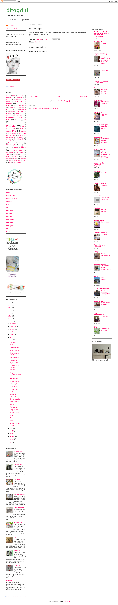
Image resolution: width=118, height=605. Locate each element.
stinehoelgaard (99, 112)
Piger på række (105, 70)
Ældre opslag (84, 96)
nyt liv (20, 133)
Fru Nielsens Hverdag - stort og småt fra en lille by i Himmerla (101, 33)
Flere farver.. (13, 360)
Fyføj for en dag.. (15, 357)
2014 (7, 96)
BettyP (8, 192)
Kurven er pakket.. (15, 399)
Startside (12, 20)
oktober (12, 329)
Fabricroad (9, 204)
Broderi (16, 99)
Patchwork (11, 143)
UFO (24, 160)
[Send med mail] (52, 39)
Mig (39, 42)
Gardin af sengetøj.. (19, 494)
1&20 (95, 327)
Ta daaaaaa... (14, 386)
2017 (10, 302)
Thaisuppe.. (13, 407)
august (12, 334)
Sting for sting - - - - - (100, 100)
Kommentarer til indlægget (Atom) (63, 101)
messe (8, 131)
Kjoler (21, 122)
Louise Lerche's (99, 301)
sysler (21, 156)
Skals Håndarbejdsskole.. (16, 374)
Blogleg (19, 97)
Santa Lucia (104, 185)
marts (12, 433)
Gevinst (11, 111)
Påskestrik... (17, 479)
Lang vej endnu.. (15, 409)
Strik (23, 147)
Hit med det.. (17, 565)
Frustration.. (10, 580)
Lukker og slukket (99, 36)
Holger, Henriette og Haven (100, 54)
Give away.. (13, 342)
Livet (35, 42)
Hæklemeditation (105, 222)
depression (18, 101)
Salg (10, 147)
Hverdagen (10, 118)
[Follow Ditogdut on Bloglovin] (13, 73)
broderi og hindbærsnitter (99, 314)
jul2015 (13, 122)
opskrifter (9, 141)
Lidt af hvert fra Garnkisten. (99, 163)
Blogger (67, 601)
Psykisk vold (97, 246)
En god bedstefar (105, 316)
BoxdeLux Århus (11, 195)
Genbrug (23, 109)
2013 (10, 313)
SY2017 (22, 154)
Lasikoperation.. (15, 347)
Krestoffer (9, 213)
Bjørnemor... (98, 88)
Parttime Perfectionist (101, 81)
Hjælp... (12, 415)
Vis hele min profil (11, 28)
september (13, 332)
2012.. (15, 537)
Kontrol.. (12, 345)
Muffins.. (12, 392)
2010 (10, 321)
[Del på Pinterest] (59, 39)
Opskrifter (25, 20)
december (13, 324)
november (13, 326)
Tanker (15, 158)
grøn (23, 113)
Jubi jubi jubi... (14, 384)
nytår (21, 135)
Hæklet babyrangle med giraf (105, 255)
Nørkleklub (20, 137)
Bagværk (9, 97)
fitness (24, 105)
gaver (16, 109)
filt (19, 105)
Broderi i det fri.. (14, 350)
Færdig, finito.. (14, 389)
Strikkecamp (9, 152)
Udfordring (17, 160)
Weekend (17, 162)
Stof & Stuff (9, 223)
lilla (7, 128)
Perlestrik (9, 216)
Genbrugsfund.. (18, 464)
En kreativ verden (100, 149)
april (11, 431)
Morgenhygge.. (14, 378)
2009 (10, 442)
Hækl (8, 120)
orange (16, 141)
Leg (23, 126)
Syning (14, 156)
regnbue (14, 145)
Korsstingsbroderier (11, 124)
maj (11, 428)
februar (12, 436)
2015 (10, 308)
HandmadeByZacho (100, 232)
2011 (10, 319)
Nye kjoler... (17, 550)
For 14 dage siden (99, 82)
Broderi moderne (11, 198)
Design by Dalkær (100, 264)
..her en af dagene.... (100, 183)
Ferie (15, 105)
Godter (17, 113)
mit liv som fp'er (12, 133)
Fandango (20, 103)
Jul (25, 120)
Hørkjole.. (13, 370)
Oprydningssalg (18, 139)
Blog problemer (98, 166)
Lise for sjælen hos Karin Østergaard (105, 140)
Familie (9, 104)
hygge (21, 117)
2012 (10, 316)
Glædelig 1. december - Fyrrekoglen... (104, 91)
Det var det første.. (19, 507)
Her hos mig (17, 115)
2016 (13, 96)
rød (25, 145)
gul (7, 115)
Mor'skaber (97, 171)
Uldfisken (9, 229)
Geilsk (8, 207)
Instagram (17, 120)
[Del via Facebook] (57, 39)
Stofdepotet (9, 226)
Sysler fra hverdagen (101, 125)
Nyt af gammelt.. (15, 401)
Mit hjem (23, 131)
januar (12, 439)
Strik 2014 (18, 150)
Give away (20, 111)
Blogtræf (8, 99)
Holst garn (9, 210)
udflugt (9, 160)
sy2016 (16, 154)
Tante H (96, 276)
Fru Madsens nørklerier (101, 288)
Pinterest (21, 143)
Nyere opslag (34, 96)
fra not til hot (11, 107)
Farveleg (103, 43)
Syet (7, 156)
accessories (21, 96)
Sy (7, 154)
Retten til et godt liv (100, 245)
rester (20, 145)
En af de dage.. (14, 381)
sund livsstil (19, 152)
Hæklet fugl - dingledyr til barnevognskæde (106, 292)
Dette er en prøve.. (15, 418)
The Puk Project (99, 220)
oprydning (8, 139)
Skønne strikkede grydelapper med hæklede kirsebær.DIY (105, 154)
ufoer (10, 162)
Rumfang (97, 208)
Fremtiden (21, 107)
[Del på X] (56, 39)
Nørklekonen (98, 41)
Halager (96, 252)
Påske (8, 145)
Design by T (98, 137)
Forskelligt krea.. (18, 522)
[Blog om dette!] (54, 39)
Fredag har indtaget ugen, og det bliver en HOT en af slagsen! (105, 60)
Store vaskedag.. (15, 412)
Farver (8, 105)
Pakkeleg (23, 141)
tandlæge (8, 158)
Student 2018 (104, 173)
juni (11, 340)
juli (11, 337)
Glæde (8, 114)
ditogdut (17, 10)
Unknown (11, 25)
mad (21, 128)
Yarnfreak (9, 232)
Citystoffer (9, 201)
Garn (8, 110)
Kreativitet (11, 126)
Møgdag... (13, 404)
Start (59, 96)
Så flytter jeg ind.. (18, 451)
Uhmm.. (12, 420)
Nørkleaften (9, 137)
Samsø (16, 147)
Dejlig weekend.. (15, 363)
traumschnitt (98, 196)
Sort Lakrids (10, 219)
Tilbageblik (23, 158)
